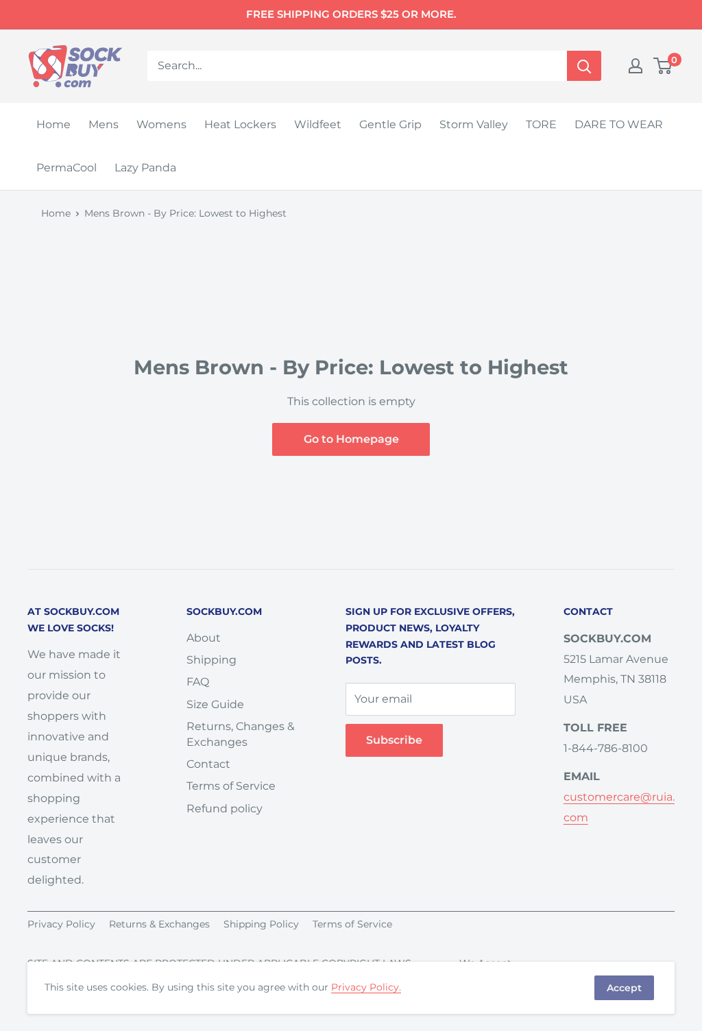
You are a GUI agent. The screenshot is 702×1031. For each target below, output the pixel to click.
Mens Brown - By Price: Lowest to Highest (185, 213)
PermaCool (66, 167)
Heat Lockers (240, 124)
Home (53, 124)
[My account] (635, 65)
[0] (663, 66)
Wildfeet (317, 124)
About (203, 637)
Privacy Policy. (366, 987)
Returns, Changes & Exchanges (240, 734)
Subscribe (394, 740)
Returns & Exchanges (159, 924)
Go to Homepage (351, 439)
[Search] (584, 66)
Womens (161, 124)
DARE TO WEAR (618, 124)
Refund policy (224, 808)
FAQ (197, 681)
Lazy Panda (145, 167)
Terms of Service (231, 785)
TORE (541, 124)
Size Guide (215, 704)
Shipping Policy (261, 924)
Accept (624, 988)
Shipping (211, 659)
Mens (103, 124)
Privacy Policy (61, 924)
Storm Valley (473, 124)
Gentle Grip (390, 124)
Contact (208, 764)
